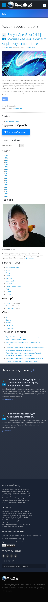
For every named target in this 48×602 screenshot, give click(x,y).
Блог (5, 13)
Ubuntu (8, 294)
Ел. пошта (12, 542)
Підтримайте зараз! (16, 132)
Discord (24, 542)
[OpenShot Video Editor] (19, 5)
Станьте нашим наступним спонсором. (15, 566)
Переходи (9, 325)
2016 (6, 178)
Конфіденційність (31, 588)
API (7, 317)
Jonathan (9, 47)
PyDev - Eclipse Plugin (13, 286)
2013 (6, 185)
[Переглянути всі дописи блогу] (32, 370)
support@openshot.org (16, 539)
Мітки (5, 312)
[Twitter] (7, 556)
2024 (6, 160)
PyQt (7, 289)
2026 (6, 156)
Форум (18, 542)
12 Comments (17, 109)
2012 (6, 187)
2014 (6, 183)
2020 (6, 169)
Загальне (9, 303)
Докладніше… (30, 258)
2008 (6, 196)
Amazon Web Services (13, 267)
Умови (40, 588)
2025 (6, 158)
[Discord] (11, 556)
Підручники (10, 309)
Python (8, 292)
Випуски (32, 47)
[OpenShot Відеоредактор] (10, 578)
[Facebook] (3, 556)
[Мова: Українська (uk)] (44, 5)
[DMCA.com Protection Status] (8, 545)
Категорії (7, 298)
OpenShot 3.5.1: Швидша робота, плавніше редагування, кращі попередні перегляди (23, 382)
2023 (6, 162)
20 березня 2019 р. (12, 121)
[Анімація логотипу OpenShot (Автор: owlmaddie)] (24, 63)
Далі (4, 99)
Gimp (8, 276)
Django (8, 273)
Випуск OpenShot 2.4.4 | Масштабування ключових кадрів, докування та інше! (24, 39)
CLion (8, 270)
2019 (6, 171)
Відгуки (8, 320)
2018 (6, 174)
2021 (6, 167)
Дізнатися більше (7, 399)
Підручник (10, 328)
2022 (6, 165)
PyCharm (9, 284)
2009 (6, 194)
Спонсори (8, 561)
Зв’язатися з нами (13, 531)
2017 (6, 176)
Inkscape (9, 278)
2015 (6, 180)
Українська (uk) (7, 591)
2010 (6, 192)
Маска (8, 323)
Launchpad (10, 281)
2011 (6, 189)
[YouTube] (15, 556)
